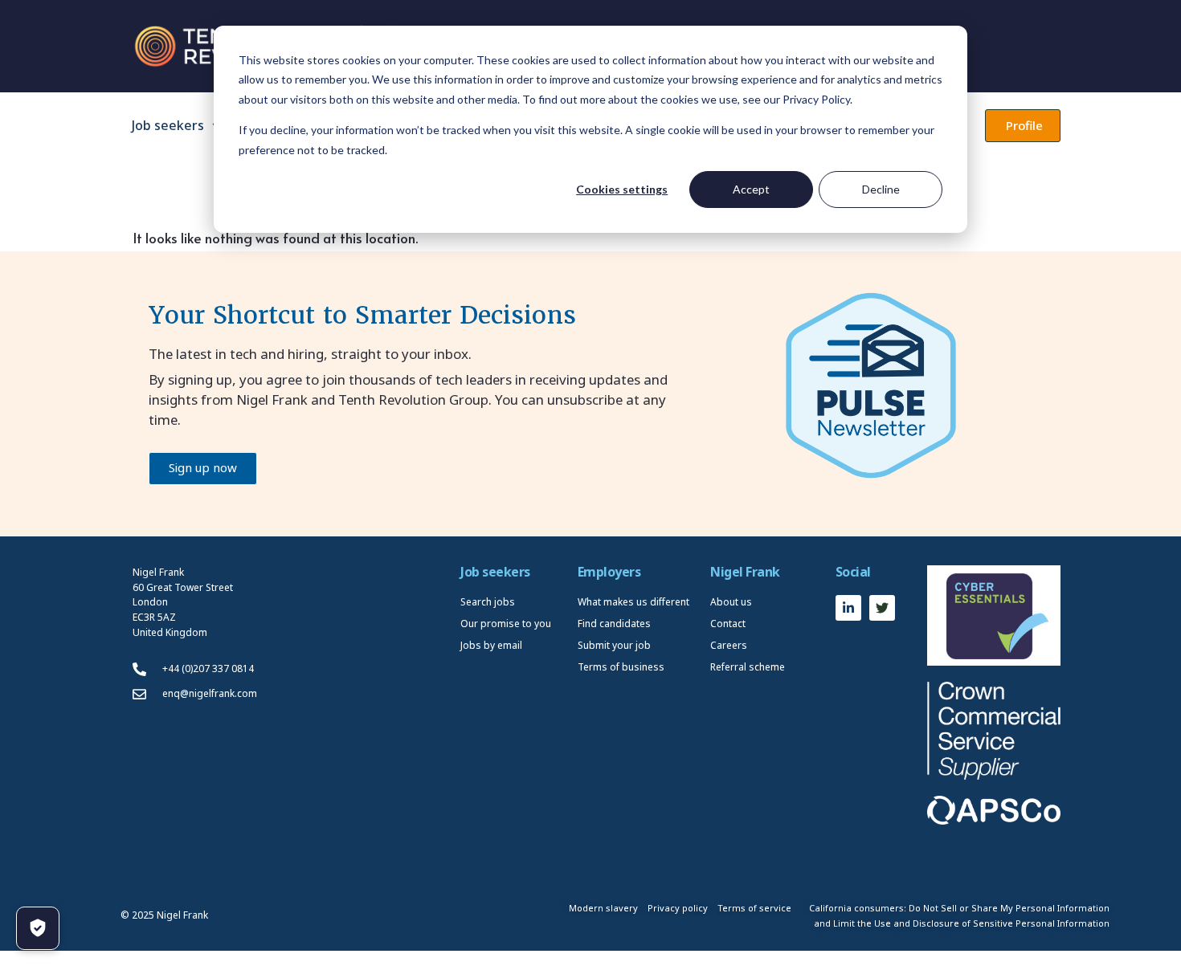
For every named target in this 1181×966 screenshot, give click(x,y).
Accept (751, 189)
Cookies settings (622, 189)
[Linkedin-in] (848, 608)
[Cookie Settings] (37, 928)
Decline (881, 189)
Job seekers (168, 125)
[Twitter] (882, 608)
